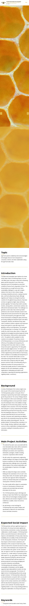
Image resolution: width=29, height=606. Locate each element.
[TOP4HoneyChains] (11, 2)
